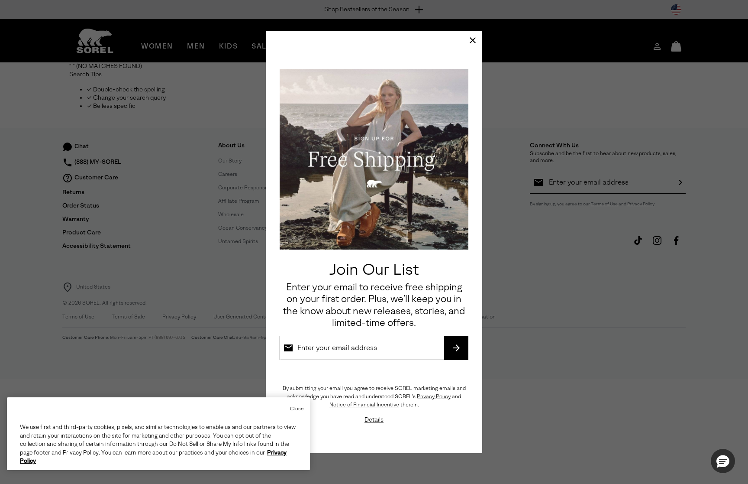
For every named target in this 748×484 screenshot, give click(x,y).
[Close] (472, 40)
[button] (723, 461)
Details (374, 419)
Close (296, 408)
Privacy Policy (434, 396)
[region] (158, 433)
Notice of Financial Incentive (364, 404)
